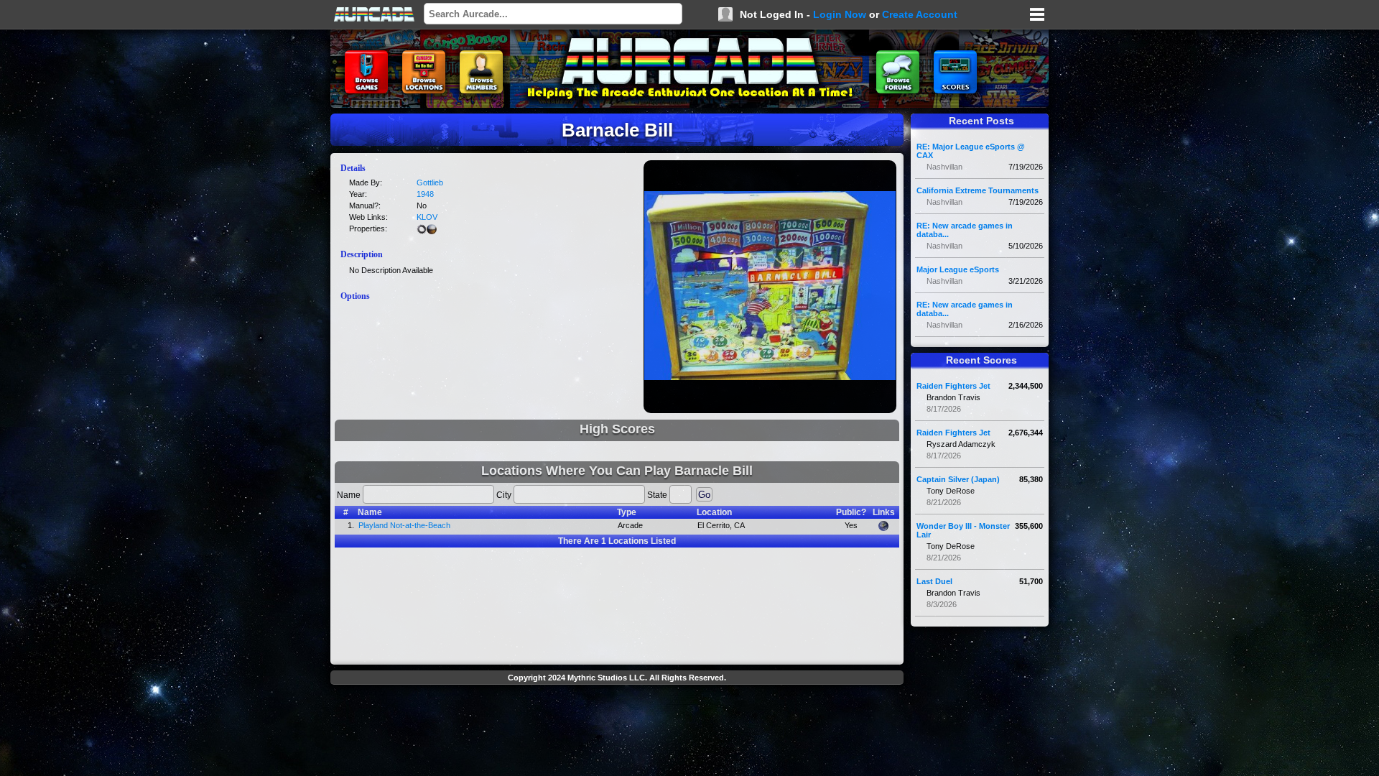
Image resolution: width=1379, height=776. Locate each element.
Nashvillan (944, 166)
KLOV (427, 217)
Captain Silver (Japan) (958, 479)
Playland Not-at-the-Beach (404, 525)
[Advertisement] (617, 722)
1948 (425, 194)
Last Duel (934, 581)
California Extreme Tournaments (977, 190)
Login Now (839, 14)
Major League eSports (957, 269)
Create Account (919, 14)
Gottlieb (430, 182)
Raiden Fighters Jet (953, 386)
